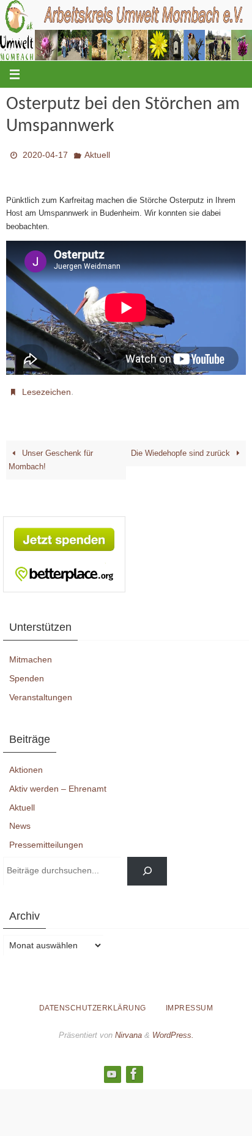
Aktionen (26, 763)
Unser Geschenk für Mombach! (51, 453)
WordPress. (173, 1028)
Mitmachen (30, 653)
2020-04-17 (45, 153)
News (20, 819)
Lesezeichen (46, 387)
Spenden (26, 671)
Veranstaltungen (40, 690)
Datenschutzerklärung (92, 1001)
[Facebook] (134, 1067)
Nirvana (128, 1028)
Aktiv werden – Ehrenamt (57, 782)
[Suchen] (147, 864)
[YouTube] (112, 1067)
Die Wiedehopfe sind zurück (181, 446)
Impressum (189, 1001)
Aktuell (97, 153)
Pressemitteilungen (46, 838)
